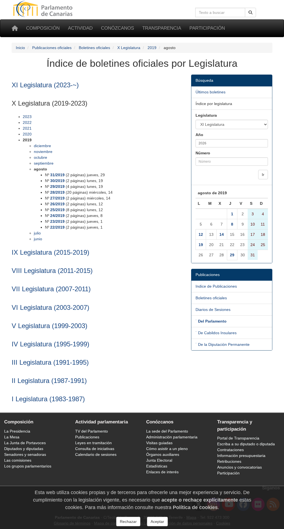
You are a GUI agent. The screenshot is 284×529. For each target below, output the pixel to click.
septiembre (44, 163)
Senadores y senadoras (25, 454)
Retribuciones (229, 461)
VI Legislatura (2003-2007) (50, 307)
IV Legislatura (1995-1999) (50, 344)
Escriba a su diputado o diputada (246, 444)
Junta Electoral (159, 460)
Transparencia (161, 28)
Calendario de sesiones (95, 454)
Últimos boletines (210, 92)
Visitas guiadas (159, 443)
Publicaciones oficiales (52, 47)
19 (201, 244)
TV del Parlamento (91, 431)
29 (232, 255)
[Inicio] (14, 28)
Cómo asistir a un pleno (167, 448)
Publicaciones (87, 437)
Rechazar (128, 521)
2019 (152, 47)
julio (37, 233)
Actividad (80, 28)
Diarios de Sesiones (213, 309)
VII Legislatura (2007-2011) (51, 289)
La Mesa (11, 437)
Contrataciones (230, 450)
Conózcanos (117, 28)
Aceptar (157, 521)
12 (201, 234)
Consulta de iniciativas (94, 448)
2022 (27, 122)
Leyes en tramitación (93, 443)
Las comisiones (17, 460)
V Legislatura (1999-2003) (49, 325)
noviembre (43, 151)
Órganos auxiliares (162, 454)
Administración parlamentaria (171, 437)
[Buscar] (250, 12)
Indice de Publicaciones (216, 286)
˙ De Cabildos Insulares (216, 333)
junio (38, 239)
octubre (40, 157)
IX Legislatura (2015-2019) (50, 252)
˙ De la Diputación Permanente (223, 344)
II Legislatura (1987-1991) (49, 380)
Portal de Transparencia (238, 438)
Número (203, 153)
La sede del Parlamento (167, 431)
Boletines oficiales (94, 47)
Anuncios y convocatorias (239, 467)
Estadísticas (156, 466)
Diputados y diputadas (23, 448)
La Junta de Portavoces (25, 443)
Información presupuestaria (241, 455)
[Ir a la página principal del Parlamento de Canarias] (43, 8)
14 (221, 234)
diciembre (42, 146)
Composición (43, 28)
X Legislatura (128, 47)
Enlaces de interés (162, 472)
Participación (207, 28)
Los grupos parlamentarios (27, 466)
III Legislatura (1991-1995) (50, 362)
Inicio (20, 47)
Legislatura (206, 115)
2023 (27, 116)
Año (199, 134)
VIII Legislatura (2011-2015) (52, 270)
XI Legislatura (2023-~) (45, 85)
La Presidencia (17, 431)
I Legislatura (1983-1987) (48, 399)
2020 (27, 134)
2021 (27, 128)
